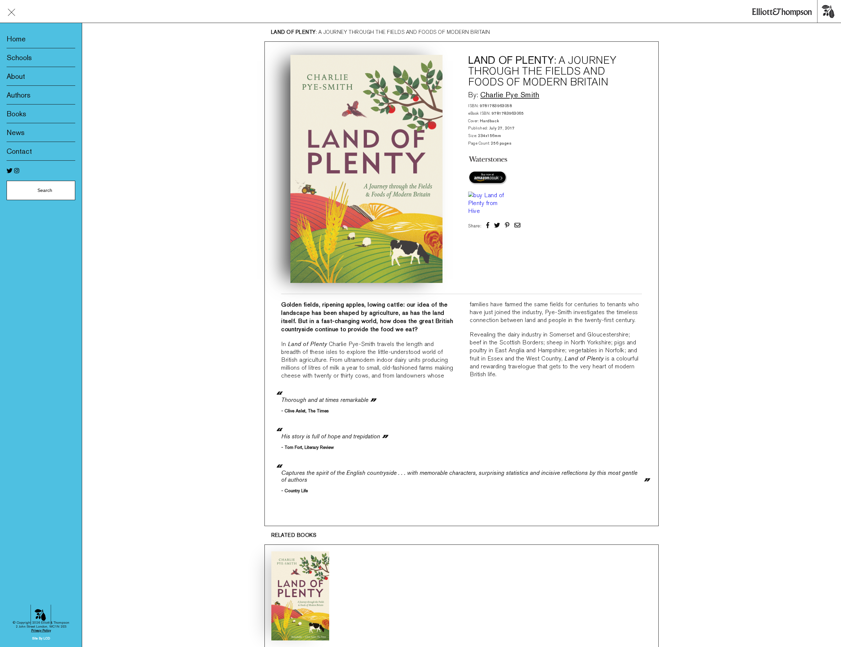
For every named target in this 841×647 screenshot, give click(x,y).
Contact (19, 151)
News (16, 132)
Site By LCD (41, 638)
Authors (19, 95)
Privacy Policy (41, 630)
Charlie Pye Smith (509, 94)
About (16, 76)
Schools (19, 57)
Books (16, 113)
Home (16, 39)
